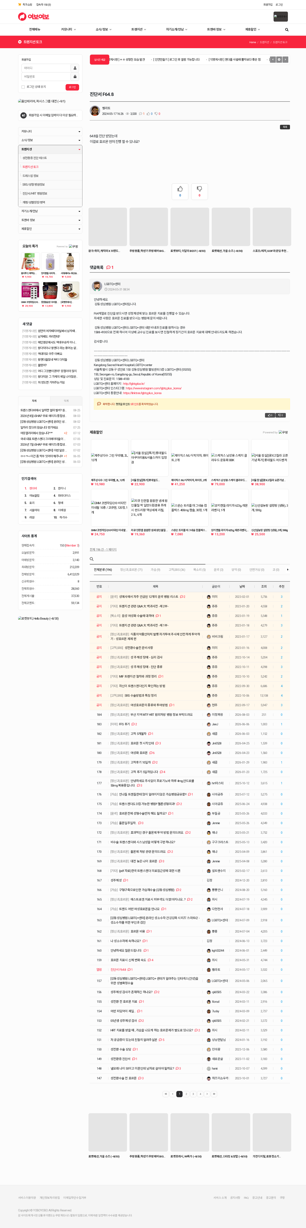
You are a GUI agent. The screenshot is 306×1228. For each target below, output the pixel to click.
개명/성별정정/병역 (33, 202)
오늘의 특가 (30, 246)
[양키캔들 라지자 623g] (50, 261)
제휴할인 (251, 29)
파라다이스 (62, 495)
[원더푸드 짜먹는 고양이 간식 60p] (30, 261)
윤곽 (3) (218, 570)
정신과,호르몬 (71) (131, 570)
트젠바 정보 (214, 29)
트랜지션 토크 (30, 167)
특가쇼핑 (27, 4)
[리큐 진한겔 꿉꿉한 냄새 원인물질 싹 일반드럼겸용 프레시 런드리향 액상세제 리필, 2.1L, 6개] (149, 507)
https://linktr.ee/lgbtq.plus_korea (142, 393)
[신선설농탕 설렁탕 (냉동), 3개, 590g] (270, 507)
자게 (34, 400)
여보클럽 (32, 495)
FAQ (246, 1197)
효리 (29, 503)
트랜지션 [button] (26, 149)
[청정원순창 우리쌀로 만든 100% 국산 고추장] (50, 290)
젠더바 (31, 488)
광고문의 (271, 1197)
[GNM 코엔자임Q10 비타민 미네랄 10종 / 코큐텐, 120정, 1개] (109, 507)
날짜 (242, 586)
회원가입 (268, 4)
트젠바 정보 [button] (28, 220)
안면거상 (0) (256, 570)
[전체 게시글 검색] (286, 30)
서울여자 (32, 510)
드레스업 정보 (30, 176)
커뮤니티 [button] (26, 131)
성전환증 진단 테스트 (34, 158)
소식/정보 (102, 29)
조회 (264, 586)
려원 (29, 517)
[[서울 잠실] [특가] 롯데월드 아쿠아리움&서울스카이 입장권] (149, 458)
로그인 (279, 4)
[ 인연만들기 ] (160, 59)
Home (252, 42)
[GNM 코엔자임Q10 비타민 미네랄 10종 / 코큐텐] (30, 290)
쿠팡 (282, 1197)
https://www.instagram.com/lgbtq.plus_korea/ (154, 388)
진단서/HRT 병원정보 (34, 193)
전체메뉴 (34, 29)
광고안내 (257, 1197)
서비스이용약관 (27, 1197)
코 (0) (275, 570)
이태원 (59, 510)
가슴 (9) (155, 570)
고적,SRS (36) (177, 570)
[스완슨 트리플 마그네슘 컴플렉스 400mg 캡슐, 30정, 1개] (190, 507)
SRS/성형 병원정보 (33, 184)
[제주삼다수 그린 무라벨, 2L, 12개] (109, 458)
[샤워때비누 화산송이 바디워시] (70, 261)
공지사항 (235, 1197)
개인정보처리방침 (50, 1197)
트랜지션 (137, 29)
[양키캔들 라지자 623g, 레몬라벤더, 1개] (230, 507)
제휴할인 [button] (26, 229)
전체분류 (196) (103, 570)
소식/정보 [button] (27, 140)
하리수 (60, 517)
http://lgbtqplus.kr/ (134, 384)
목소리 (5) (199, 570)
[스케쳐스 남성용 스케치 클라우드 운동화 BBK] (230, 458)
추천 (281, 586)
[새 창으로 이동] (50, 101)
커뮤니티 (67, 29)
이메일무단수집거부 (74, 1197)
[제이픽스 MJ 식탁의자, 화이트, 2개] (190, 458)
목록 (285, 127)
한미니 (59, 488)
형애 (58, 503)
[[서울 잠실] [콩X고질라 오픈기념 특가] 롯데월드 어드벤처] (270, 458)
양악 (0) (236, 570)
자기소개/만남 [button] (29, 211)
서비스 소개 (219, 1197)
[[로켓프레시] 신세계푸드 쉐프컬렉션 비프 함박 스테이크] (70, 290)
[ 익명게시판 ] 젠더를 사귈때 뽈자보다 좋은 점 (218, 59)
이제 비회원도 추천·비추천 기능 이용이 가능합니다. (53, 117)
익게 (66, 400)
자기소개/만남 (175, 29)
